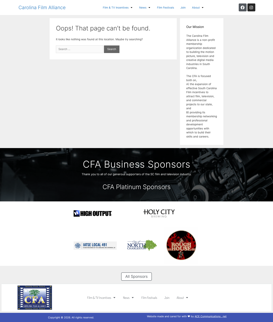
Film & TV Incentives (116, 7)
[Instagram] (251, 7)
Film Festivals (165, 7)
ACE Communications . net (211, 316)
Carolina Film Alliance (42, 7)
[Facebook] (243, 7)
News (142, 7)
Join (183, 7)
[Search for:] (80, 49)
